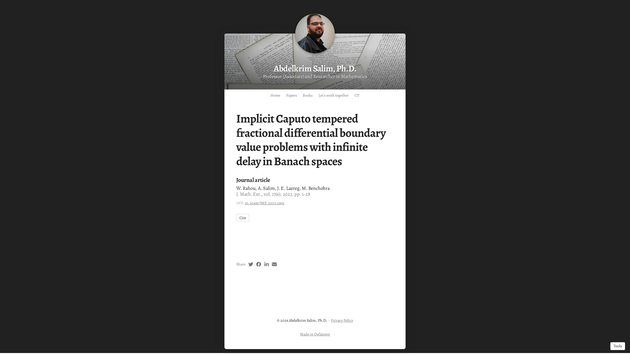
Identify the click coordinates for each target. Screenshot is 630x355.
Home (275, 95)
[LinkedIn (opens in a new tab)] (266, 264)
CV (357, 95)
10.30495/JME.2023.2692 (264, 203)
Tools (618, 346)
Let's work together (333, 95)
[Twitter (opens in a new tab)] (250, 264)
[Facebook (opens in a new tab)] (258, 264)
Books (308, 95)
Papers (291, 95)
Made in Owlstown (315, 334)
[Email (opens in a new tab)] (274, 264)
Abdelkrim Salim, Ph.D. (315, 68)
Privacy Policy (342, 320)
